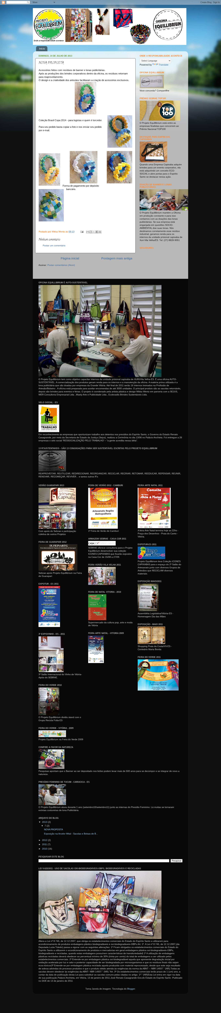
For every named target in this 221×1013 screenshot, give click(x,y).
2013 (45, 822)
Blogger (131, 989)
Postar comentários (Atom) (61, 265)
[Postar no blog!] (90, 232)
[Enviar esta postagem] (81, 231)
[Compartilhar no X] (93, 232)
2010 (45, 849)
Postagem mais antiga (116, 258)
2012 (45, 840)
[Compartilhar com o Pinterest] (100, 232)
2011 (45, 844)
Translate (163, 65)
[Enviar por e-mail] (87, 232)
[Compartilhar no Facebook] (97, 232)
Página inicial (70, 258)
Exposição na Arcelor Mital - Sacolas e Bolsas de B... (71, 834)
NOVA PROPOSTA (53, 829)
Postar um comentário (54, 245)
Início (42, 48)
